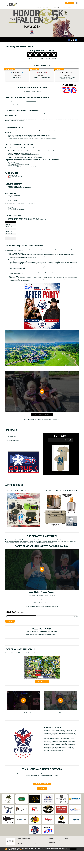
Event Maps (57, 7)
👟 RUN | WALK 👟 (17, 72)
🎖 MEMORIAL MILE (66, 72)
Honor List (51, 838)
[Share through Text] (76, 40)
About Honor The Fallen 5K (42, 7)
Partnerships (37, 843)
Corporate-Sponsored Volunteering (54, 841)
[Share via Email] (74, 40)
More (75, 7)
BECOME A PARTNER (42, 784)
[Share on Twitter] (71, 40)
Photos (63, 7)
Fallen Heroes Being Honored (42, 414)
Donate (69, 3)
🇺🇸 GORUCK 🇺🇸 (42, 72)
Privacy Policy (20, 849)
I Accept (73, 849)
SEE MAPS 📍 (42, 681)
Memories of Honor (31, 101)
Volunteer (69, 7)
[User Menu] (77, 3)
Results (66, 838)
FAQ (51, 7)
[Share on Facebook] (69, 40)
